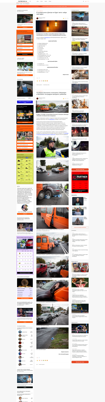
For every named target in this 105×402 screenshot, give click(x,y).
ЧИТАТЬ (25, 387)
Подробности (25, 27)
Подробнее (25, 213)
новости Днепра (39, 84)
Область (41, 1)
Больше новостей (80, 169)
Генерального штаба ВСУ (26, 182)
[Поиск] (88, 1)
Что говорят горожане (25, 75)
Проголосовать (25, 54)
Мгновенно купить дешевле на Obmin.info (80, 191)
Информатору (47, 37)
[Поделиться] (66, 18)
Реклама (50, 1)
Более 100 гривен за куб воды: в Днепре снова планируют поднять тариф (55, 6)
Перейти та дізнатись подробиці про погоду (25, 102)
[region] (25, 100)
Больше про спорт (80, 362)
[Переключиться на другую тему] (85, 1)
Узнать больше (25, 122)
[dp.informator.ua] (22, 1)
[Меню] (30, 1)
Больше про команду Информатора (80, 227)
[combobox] (30, 98)
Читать (25, 322)
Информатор (51, 119)
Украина (46, 1)
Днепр (38, 1)
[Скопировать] (68, 18)
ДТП (37, 364)
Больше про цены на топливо (25, 272)
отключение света (46, 84)
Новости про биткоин (25, 298)
